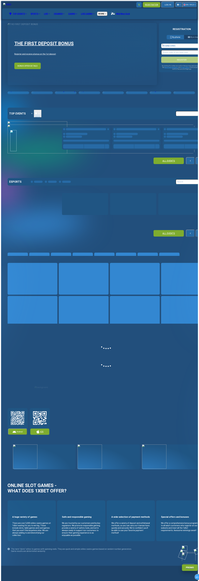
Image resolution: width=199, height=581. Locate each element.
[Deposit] (139, 4)
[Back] (190, 160)
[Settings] (178, 4)
